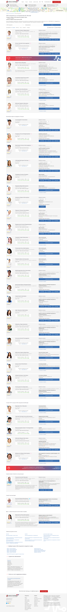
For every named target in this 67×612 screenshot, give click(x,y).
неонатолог (17, 454)
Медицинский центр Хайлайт (43, 416)
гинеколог (19, 31)
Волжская (40, 150)
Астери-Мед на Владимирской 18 (44, 92)
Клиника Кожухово (42, 77)
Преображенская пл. (42, 354)
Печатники (49, 150)
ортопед (29, 478)
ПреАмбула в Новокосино (43, 133)
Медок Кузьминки (42, 213)
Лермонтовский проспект (43, 176)
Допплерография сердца (48, 534)
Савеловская (52, 517)
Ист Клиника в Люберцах (43, 375)
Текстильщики (43, 106)
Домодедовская (44, 68)
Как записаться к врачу (38, 598)
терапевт (20, 90)
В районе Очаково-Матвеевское (40, 550)
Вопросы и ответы (37, 601)
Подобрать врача (57, 1)
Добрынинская (41, 443)
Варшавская (44, 483)
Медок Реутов (41, 200)
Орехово (55, 68)
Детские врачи (27, 601)
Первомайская (44, 48)
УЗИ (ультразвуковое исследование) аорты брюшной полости (51, 536)
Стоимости (24, 27)
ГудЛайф (40, 427)
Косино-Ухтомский (44, 95)
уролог (21, 32)
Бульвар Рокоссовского (50, 354)
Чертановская (41, 485)
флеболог (26, 479)
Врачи (26, 597)
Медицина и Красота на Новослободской (45, 515)
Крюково (40, 418)
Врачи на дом (27, 599)
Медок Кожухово (41, 174)
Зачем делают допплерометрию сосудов (14, 579)
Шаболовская (46, 444)
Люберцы (42, 486)
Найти (52, 24)
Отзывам (28, 27)
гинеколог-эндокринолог (26, 31)
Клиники (26, 602)
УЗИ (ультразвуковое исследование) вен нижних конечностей (33, 538)
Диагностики (36, 1)
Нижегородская (41, 151)
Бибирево (42, 518)
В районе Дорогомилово (38, 549)
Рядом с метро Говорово (11, 548)
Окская (46, 151)
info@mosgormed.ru (9, 598)
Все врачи (26, 609)
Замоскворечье (47, 518)
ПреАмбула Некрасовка (42, 123)
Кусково (52, 94)
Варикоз (9, 560)
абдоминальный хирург (19, 478)
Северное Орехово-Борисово (48, 49)
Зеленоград (42, 419)
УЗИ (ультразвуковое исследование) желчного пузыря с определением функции (14, 543)
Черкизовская (56, 354)
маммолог (31, 31)
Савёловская (56, 517)
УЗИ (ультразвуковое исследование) (31, 535)
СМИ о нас (36, 602)
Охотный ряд (47, 517)
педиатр (16, 90)
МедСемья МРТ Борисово (43, 65)
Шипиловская (49, 69)
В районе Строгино (37, 552)
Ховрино (42, 501)
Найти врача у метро (28, 604)
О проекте (35, 597)
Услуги (26, 598)
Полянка (55, 456)
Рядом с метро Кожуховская (12, 549)
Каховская (53, 483)
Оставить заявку (44, 591)
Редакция (35, 604)
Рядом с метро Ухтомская (11, 552)
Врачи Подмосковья (28, 608)
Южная (45, 485)
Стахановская (50, 151)
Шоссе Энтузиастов (48, 94)
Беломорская (49, 35)
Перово (42, 49)
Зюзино (48, 485)
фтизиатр (28, 90)
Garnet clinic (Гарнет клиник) (43, 352)
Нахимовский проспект (43, 484)
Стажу (21, 27)
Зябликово (44, 69)
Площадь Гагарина (52, 444)
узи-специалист (17, 44)
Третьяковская (41, 457)
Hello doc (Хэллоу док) (42, 237)
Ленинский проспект (48, 443)
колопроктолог (25, 478)
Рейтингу (17, 27)
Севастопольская (53, 484)
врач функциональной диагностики (21, 285)
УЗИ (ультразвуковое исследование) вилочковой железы (12, 540)
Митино (40, 408)
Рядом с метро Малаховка (11, 551)
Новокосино (43, 126)
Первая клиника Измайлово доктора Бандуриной (47, 46)
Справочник (36, 599)
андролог (16, 78)
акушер (16, 31)
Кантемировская (49, 483)
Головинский (43, 445)
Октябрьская (54, 443)
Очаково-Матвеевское (44, 240)
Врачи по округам (27, 607)
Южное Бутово (46, 486)
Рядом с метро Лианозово (11, 550)
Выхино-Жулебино (44, 137)
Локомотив (49, 355)
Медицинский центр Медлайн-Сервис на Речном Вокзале (48, 33)
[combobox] (14, 25)
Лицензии (35, 603)
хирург (30, 479)
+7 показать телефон (42, 85)
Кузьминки (44, 150)
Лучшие (13, 27)
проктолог (33, 478)
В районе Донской (37, 548)
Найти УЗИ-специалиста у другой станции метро (15, 554)
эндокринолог (34, 260)
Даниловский (43, 458)
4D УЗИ (26, 534)
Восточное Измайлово (44, 70)
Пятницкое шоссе (45, 408)
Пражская (48, 484)
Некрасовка (41, 125)
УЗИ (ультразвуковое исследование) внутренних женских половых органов (33, 540)
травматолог (17, 479)
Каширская (58, 483)
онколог (20, 325)
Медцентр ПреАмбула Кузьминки (44, 148)
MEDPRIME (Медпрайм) (42, 441)
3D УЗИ (7, 534)
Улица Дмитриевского (45, 79)
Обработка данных (9, 599)
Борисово (40, 69)
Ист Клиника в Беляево (42, 363)
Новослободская (41, 517)
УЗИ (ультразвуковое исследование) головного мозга (52, 540)
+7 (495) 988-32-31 (47, 1)
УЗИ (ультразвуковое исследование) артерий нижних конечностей (14, 538)
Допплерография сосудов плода (12, 535)
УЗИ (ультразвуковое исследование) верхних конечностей (51, 538)
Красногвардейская (50, 68)
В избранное (7, 120)
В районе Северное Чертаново (39, 551)
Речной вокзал (44, 35)
